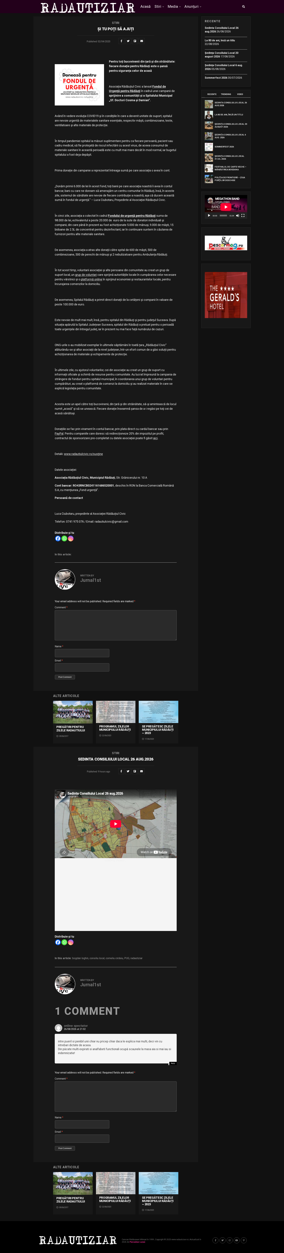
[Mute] (237, 215)
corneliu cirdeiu (114, 958)
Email (59, 660)
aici (155, 438)
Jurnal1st (90, 580)
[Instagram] (71, 538)
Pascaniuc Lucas (137, 1242)
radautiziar (136, 958)
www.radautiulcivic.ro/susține (83, 454)
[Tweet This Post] (128, 41)
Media (173, 6)
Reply (173, 1063)
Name (59, 646)
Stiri (157, 6)
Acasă (145, 6)
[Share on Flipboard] (135, 41)
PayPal (59, 433)
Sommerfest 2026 (216, 77)
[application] (226, 207)
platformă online (91, 279)
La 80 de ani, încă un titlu (220, 40)
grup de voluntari (86, 274)
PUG (126, 958)
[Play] (209, 215)
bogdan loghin (80, 958)
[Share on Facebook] (121, 41)
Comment (61, 607)
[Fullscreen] (243, 215)
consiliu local (97, 958)
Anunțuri (191, 6)
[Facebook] (58, 538)
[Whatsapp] (64, 538)
